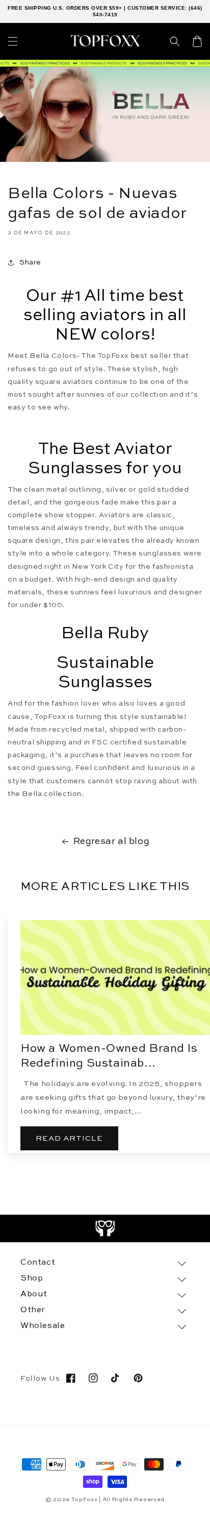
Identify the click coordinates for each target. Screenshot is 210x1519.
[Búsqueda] (175, 41)
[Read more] (105, 1228)
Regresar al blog (111, 841)
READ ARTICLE (69, 1138)
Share (30, 262)
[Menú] (13, 41)
